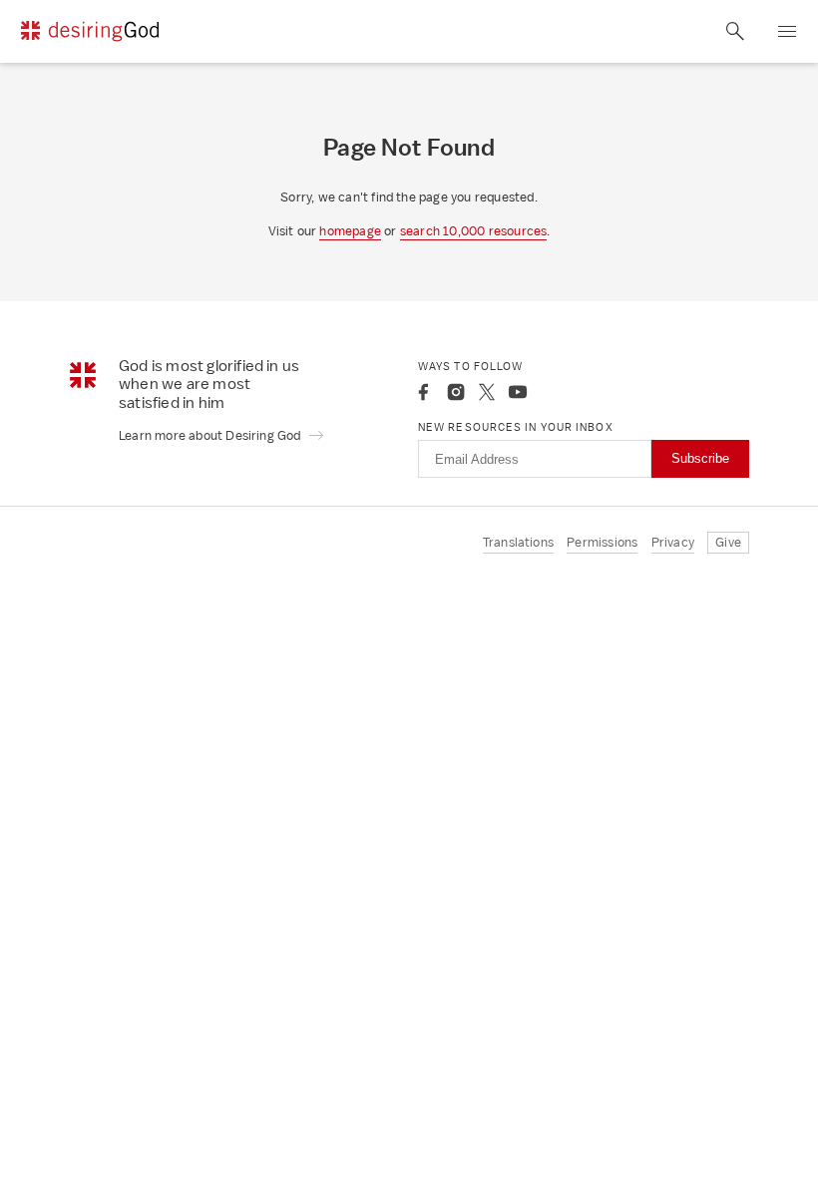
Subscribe (700, 458)
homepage (350, 230)
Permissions (602, 542)
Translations (518, 542)
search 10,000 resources (474, 230)
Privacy (672, 542)
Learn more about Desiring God (211, 435)
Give (728, 542)
